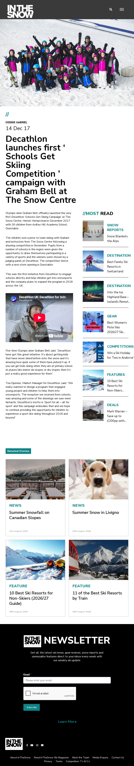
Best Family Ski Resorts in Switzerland (117, 266)
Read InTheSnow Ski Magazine (51, 757)
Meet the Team (80, 757)
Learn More (67, 721)
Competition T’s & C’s (78, 761)
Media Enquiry (100, 757)
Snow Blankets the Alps (117, 238)
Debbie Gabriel (16, 122)
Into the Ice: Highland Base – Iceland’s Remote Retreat (118, 297)
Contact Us (118, 757)
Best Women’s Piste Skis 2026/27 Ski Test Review (117, 327)
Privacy (48, 761)
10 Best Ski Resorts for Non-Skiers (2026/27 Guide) (117, 386)
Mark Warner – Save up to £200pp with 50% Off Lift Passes (117, 416)
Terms (58, 761)
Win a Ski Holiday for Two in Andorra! (120, 355)
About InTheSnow (20, 757)
